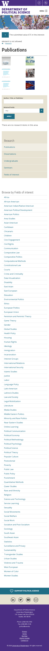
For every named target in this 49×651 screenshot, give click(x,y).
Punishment (9, 478)
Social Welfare (10, 516)
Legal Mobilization (12, 401)
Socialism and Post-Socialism (16, 524)
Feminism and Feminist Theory (17, 316)
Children (8, 235)
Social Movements (12, 512)
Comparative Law (12, 252)
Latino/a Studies (11, 393)
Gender (7, 325)
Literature (8, 405)
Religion (7, 495)
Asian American (11, 223)
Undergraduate (11, 161)
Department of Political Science (16, 11)
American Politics (11, 214)
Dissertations (10, 154)
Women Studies (11, 575)
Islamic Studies (10, 371)
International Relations (14, 363)
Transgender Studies (13, 554)
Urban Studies (10, 558)
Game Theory (10, 320)
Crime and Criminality (13, 274)
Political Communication (14, 431)
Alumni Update (25, 638)
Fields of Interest (11, 174)
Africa (6, 197)
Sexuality (8, 507)
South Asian (9, 533)
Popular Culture (11, 456)
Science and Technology (14, 499)
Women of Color (11, 571)
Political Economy (12, 435)
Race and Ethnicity (12, 490)
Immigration (9, 350)
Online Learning (11, 427)
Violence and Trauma (13, 563)
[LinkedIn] (13, 599)
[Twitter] (21, 599)
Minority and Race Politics (15, 418)
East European (10, 291)
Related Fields (9, 107)
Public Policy (9, 473)
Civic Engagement (12, 240)
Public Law (8, 469)
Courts (7, 269)
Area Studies (9, 218)
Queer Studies (10, 486)
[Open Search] (46, 3)
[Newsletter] (36, 599)
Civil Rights (9, 244)
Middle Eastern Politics (14, 414)
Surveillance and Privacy (14, 546)
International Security (13, 367)
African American (11, 201)
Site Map (24, 636)
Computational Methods (15, 261)
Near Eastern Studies (13, 422)
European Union (11, 312)
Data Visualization (12, 278)
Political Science (11, 448)
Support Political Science (26, 591)
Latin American (10, 388)
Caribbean (8, 227)
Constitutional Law (12, 265)
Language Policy (11, 384)
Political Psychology (13, 444)
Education (8, 295)
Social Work (9, 520)
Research (8, 43)
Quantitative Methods (14, 482)
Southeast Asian (11, 537)
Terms (24, 634)
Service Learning (11, 503)
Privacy (24, 632)
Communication (11, 248)
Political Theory (11, 452)
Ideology (8, 346)
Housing (8, 337)
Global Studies (10, 329)
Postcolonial (9, 461)
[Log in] (39, 3)
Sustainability (10, 550)
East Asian (8, 286)
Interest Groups (11, 359)
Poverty (7, 465)
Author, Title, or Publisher (13, 98)
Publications (9, 147)
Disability (8, 282)
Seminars (8, 167)
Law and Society (11, 397)
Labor (6, 380)
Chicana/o (8, 231)
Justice (7, 376)
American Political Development (18, 210)
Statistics (8, 541)
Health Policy (10, 333)
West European (11, 567)
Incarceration (10, 354)
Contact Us (24, 640)
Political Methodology (13, 439)
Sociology (8, 529)
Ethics (6, 303)
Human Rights (10, 342)
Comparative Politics (13, 257)
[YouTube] (29, 599)
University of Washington (20, 646)
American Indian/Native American (19, 206)
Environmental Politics (14, 299)
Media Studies (10, 410)
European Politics (12, 308)
